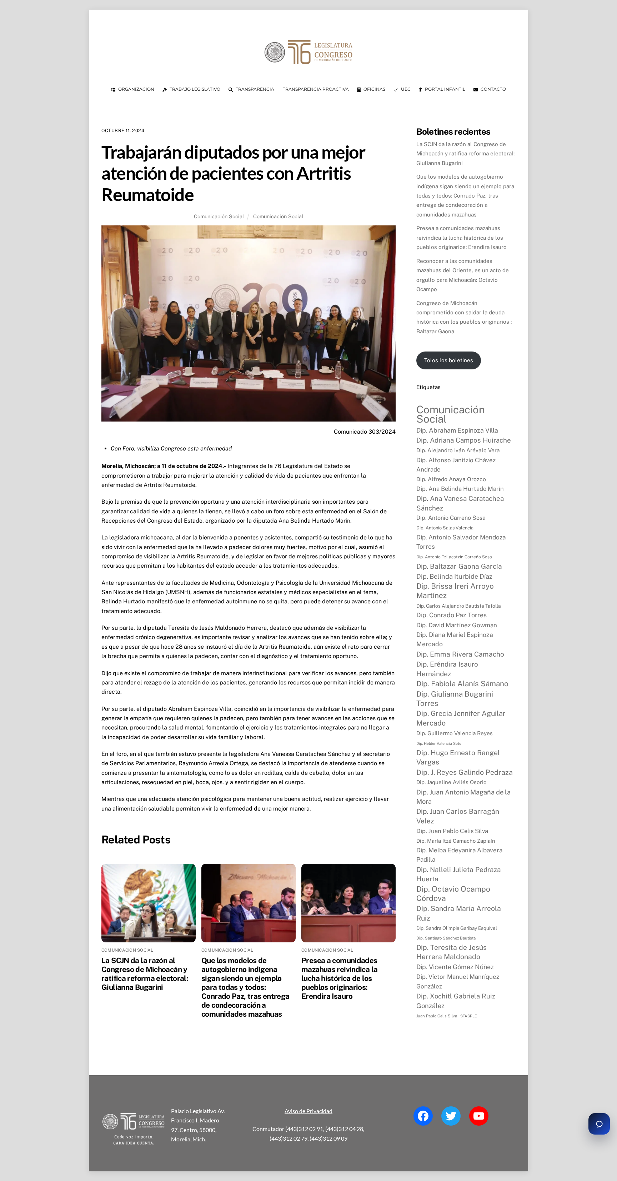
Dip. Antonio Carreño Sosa (451, 517)
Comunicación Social (219, 216)
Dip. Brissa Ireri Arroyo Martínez (455, 591)
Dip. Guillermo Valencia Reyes (454, 733)
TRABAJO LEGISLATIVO (194, 89)
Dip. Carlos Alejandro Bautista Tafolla (458, 606)
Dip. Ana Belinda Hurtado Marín (460, 488)
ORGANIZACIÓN (135, 89)
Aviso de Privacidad (308, 1110)
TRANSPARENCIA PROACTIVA (316, 89)
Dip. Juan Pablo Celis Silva (452, 830)
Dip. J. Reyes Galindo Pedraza (464, 772)
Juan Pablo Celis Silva (436, 1015)
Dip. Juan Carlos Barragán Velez (457, 815)
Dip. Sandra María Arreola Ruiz (458, 913)
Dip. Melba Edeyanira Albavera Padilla (459, 855)
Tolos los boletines (448, 360)
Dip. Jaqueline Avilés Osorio (451, 782)
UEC (405, 89)
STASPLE (468, 1016)
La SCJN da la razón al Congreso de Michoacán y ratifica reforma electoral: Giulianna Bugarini (144, 974)
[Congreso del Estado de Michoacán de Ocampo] (308, 70)
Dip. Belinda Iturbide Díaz (454, 576)
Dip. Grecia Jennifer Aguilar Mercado (461, 718)
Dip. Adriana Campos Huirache (463, 440)
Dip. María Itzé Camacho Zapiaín (455, 841)
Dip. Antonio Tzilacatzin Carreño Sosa (454, 556)
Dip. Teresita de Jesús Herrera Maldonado (451, 952)
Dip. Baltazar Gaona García (459, 566)
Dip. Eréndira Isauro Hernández (447, 668)
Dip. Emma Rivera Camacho (460, 654)
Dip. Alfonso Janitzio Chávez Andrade (456, 465)
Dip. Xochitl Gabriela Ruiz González (455, 1000)
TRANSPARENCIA (254, 89)
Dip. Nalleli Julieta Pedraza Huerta (458, 874)
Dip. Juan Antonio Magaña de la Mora (463, 796)
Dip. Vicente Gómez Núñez (455, 967)
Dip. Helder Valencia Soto (438, 743)
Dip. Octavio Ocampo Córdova (453, 893)
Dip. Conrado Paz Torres (451, 615)
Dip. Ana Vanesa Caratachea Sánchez (460, 503)
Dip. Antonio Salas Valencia (444, 527)
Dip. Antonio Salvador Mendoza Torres (461, 542)
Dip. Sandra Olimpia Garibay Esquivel (456, 928)
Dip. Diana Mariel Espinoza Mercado (454, 639)
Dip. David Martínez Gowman (456, 625)
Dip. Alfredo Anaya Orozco (451, 479)
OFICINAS (373, 89)
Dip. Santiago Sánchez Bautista (446, 938)
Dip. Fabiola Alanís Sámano (462, 683)
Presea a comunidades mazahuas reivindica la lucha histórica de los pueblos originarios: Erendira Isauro (339, 978)
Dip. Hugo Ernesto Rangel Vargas (458, 757)
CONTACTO (493, 89)
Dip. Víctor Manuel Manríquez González (457, 981)
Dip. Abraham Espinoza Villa (457, 430)
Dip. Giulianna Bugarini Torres (454, 698)
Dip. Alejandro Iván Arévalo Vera (458, 450)
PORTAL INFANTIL (444, 89)
